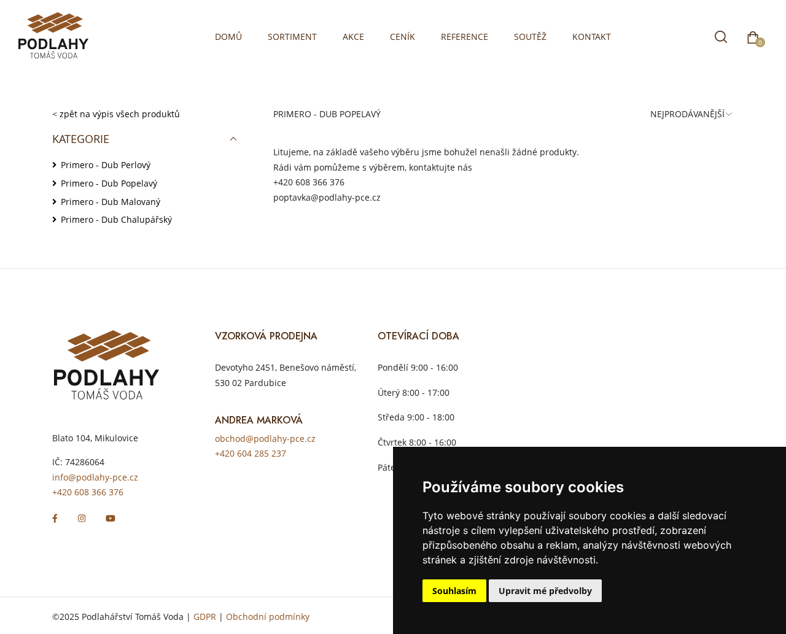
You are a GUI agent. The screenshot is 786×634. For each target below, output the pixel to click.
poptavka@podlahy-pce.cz (327, 197)
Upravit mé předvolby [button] (545, 591)
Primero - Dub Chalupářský (116, 219)
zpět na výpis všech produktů (120, 114)
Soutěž (530, 36)
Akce (353, 36)
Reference (464, 36)
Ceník (402, 36)
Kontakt (591, 36)
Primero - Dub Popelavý (109, 183)
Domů (228, 36)
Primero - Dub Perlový (105, 165)
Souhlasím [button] (454, 591)
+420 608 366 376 (308, 182)
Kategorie (80, 138)
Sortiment (292, 36)
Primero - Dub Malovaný (110, 201)
